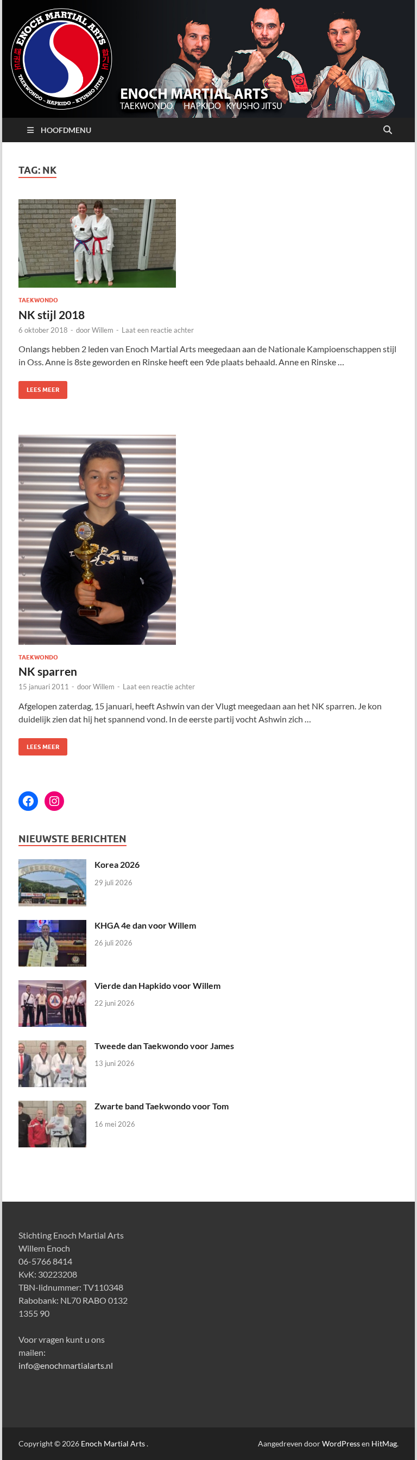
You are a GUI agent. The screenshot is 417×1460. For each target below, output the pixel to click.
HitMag (384, 1443)
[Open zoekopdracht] (388, 130)
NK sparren (47, 671)
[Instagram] (54, 801)
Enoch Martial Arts (113, 1443)
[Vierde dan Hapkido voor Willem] (52, 986)
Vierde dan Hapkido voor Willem (157, 985)
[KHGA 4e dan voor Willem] (52, 926)
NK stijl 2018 (51, 314)
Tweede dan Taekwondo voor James (164, 1045)
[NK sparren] (208, 540)
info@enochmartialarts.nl (65, 1365)
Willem (102, 330)
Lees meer (38, 387)
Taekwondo (38, 300)
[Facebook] (28, 801)
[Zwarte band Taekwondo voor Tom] (52, 1107)
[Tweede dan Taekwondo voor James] (52, 1047)
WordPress (341, 1443)
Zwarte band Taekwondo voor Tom (161, 1106)
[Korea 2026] (52, 865)
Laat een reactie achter (158, 330)
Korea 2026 (117, 864)
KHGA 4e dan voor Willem (145, 925)
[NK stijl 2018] (208, 243)
